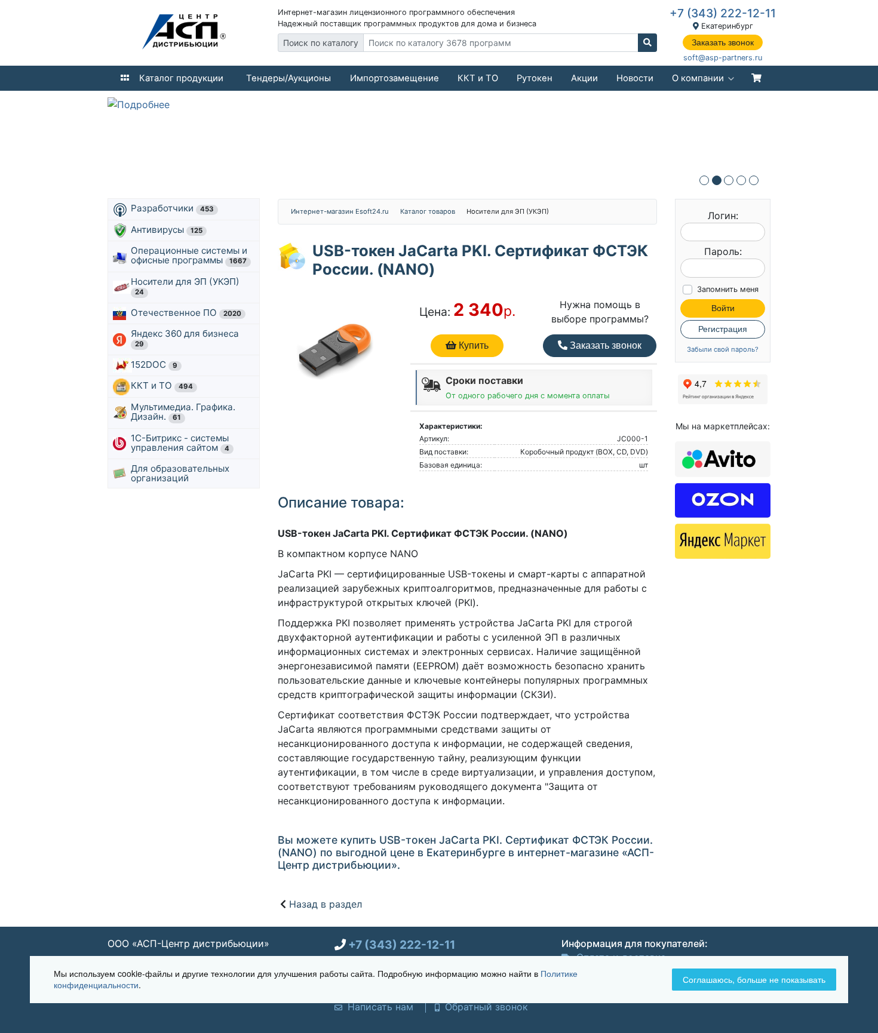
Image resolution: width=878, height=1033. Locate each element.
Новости (634, 78)
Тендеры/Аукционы (288, 78)
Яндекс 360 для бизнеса (186, 338)
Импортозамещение (394, 78)
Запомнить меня (728, 289)
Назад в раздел (325, 904)
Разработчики (172, 208)
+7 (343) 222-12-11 (723, 13)
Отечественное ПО (186, 312)
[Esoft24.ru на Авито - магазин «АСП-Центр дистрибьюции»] (722, 458)
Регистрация (722, 329)
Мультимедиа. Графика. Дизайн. (183, 411)
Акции (584, 78)
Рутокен (534, 78)
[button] (704, 180)
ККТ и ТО (478, 78)
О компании (698, 78)
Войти (723, 308)
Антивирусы (166, 229)
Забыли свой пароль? (723, 349)
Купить (472, 345)
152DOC (154, 364)
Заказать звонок (723, 42)
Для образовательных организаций (180, 473)
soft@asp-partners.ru (722, 57)
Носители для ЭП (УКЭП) (186, 286)
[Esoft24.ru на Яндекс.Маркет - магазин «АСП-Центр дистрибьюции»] (722, 540)
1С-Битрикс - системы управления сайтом (180, 442)
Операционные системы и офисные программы (189, 255)
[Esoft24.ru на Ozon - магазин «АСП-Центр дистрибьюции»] (722, 499)
